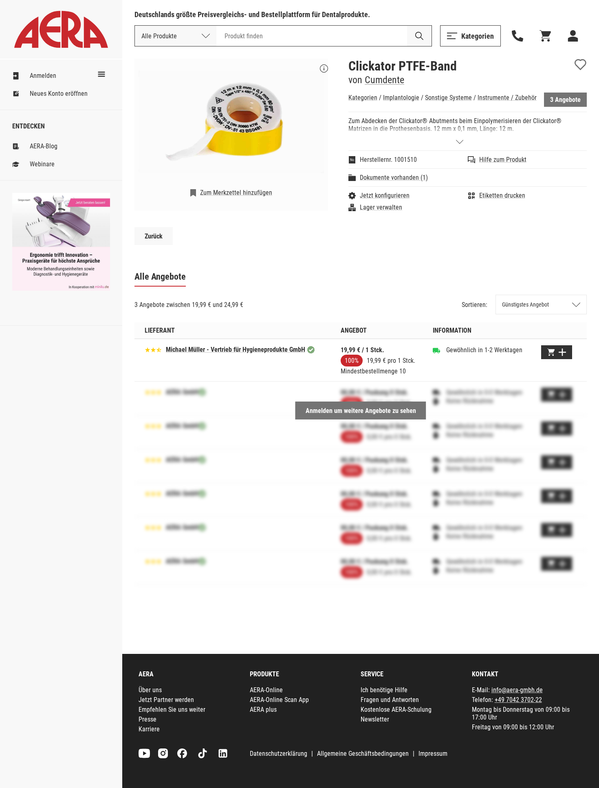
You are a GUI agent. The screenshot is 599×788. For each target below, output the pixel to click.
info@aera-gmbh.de (517, 690)
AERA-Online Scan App (279, 700)
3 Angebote (565, 100)
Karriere (149, 729)
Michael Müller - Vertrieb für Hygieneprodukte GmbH (235, 349)
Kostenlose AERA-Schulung (396, 709)
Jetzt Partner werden (166, 700)
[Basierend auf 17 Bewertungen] (153, 349)
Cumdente (384, 80)
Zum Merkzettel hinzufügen (236, 192)
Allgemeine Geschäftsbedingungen (363, 753)
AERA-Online (266, 690)
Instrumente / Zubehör (507, 98)
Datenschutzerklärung (278, 753)
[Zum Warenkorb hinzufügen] (556, 352)
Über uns (150, 690)
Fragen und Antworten (390, 700)
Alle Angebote (160, 276)
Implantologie (401, 98)
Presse (147, 719)
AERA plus (263, 709)
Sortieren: (474, 305)
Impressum (432, 753)
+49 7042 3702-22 (518, 700)
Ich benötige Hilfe (384, 690)
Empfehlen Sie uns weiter (172, 709)
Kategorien (362, 98)
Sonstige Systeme (448, 98)
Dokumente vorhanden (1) (394, 177)
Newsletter (375, 719)
